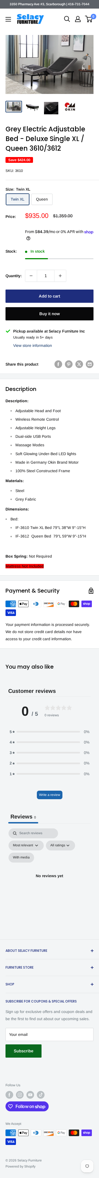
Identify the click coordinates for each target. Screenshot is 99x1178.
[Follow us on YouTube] (30, 1095)
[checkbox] (21, 858)
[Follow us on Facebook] (9, 1095)
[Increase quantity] (60, 276)
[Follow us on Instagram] (20, 1095)
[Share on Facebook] (58, 364)
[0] (89, 19)
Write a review (49, 795)
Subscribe (23, 1051)
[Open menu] (8, 19)
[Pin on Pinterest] (69, 364)
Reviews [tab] (23, 817)
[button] (49, 731)
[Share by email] (90, 364)
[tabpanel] (49, 882)
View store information (32, 345)
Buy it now (49, 313)
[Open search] (67, 19)
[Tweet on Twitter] (79, 364)
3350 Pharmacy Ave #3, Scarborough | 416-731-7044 (49, 4)
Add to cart (49, 296)
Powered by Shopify (20, 1166)
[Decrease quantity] (31, 276)
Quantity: (14, 276)
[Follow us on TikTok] (41, 1095)
